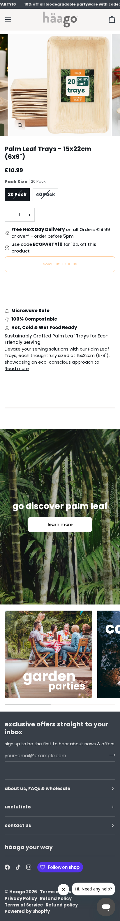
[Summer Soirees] (48, 654)
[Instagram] (28, 867)
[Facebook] (7, 867)
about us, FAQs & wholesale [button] (37, 788)
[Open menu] (13, 19)
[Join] (110, 755)
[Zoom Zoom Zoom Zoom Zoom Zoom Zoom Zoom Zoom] (60, 85)
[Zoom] (20, 125)
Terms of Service (24, 905)
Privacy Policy (21, 898)
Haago (17, 892)
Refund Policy (56, 898)
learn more (60, 524)
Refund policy (62, 905)
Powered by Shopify (27, 911)
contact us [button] (18, 825)
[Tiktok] (18, 867)
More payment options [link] (29, 299)
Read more (17, 368)
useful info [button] (18, 807)
